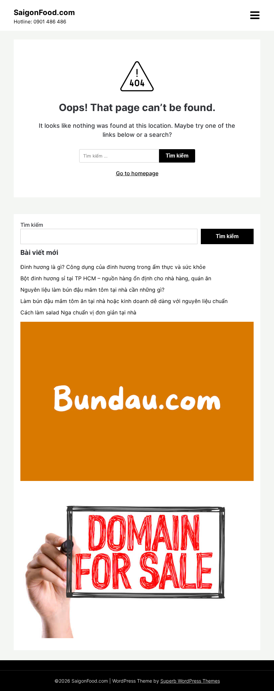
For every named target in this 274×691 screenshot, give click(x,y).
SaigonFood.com (44, 12)
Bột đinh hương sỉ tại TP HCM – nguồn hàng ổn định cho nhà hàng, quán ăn (115, 278)
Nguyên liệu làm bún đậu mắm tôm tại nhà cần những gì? (92, 289)
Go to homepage (137, 173)
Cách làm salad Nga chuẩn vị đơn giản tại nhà (78, 312)
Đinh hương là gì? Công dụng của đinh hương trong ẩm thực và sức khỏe (113, 267)
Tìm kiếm (31, 224)
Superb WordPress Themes (190, 681)
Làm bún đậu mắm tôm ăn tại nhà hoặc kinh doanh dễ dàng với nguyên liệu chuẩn (124, 301)
